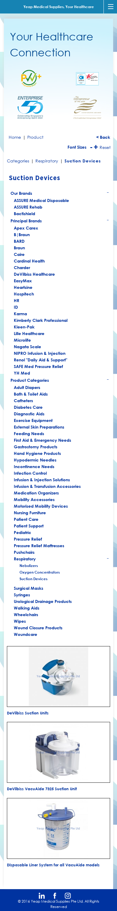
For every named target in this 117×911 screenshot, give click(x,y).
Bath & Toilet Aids (31, 393)
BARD (19, 241)
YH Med (22, 372)
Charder (22, 267)
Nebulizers (29, 565)
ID (16, 307)
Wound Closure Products (38, 627)
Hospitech (24, 293)
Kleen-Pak (24, 326)
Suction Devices (33, 578)
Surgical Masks (28, 588)
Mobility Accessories (34, 499)
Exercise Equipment (33, 420)
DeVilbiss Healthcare (34, 274)
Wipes (20, 621)
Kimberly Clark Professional (41, 320)
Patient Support (29, 525)
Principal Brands (59, 221)
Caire (19, 254)
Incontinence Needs (34, 466)
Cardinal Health (29, 260)
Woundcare (25, 634)
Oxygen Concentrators (40, 572)
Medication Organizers (36, 492)
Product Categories (59, 381)
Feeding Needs (29, 433)
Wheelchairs (26, 614)
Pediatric (22, 532)
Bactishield (24, 213)
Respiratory (62, 559)
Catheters (23, 400)
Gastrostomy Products (35, 446)
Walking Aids (26, 607)
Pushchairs (24, 552)
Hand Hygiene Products (37, 453)
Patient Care (26, 519)
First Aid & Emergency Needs (42, 440)
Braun (19, 247)
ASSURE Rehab (28, 206)
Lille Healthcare (29, 333)
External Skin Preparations (39, 426)
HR (16, 300)
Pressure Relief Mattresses (39, 545)
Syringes (22, 594)
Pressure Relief (28, 539)
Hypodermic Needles (35, 459)
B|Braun (22, 234)
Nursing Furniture (30, 512)
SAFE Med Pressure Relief (38, 366)
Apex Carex (26, 227)
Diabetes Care (28, 407)
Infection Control (30, 473)
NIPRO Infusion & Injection (39, 353)
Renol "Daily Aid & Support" (40, 359)
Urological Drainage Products (43, 601)
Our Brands (59, 194)
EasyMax (23, 280)
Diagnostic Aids (29, 413)
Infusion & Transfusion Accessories (47, 486)
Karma (20, 313)
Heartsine (23, 287)
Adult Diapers (27, 387)
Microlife (22, 340)
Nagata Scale (27, 346)
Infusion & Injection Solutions (42, 479)
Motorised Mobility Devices (41, 506)
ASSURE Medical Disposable (41, 200)
